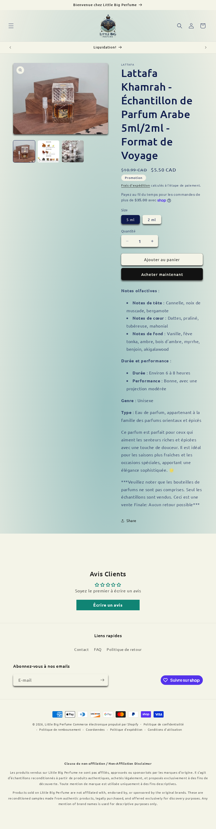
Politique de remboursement (60, 729)
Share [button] (131, 520)
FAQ (98, 649)
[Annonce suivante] (206, 47)
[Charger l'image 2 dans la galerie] (49, 151)
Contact (81, 649)
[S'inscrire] (102, 680)
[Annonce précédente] (10, 47)
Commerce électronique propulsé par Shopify (105, 724)
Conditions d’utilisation (165, 729)
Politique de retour (124, 649)
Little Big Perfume (58, 724)
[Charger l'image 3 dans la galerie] (73, 151)
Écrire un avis (107, 605)
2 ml (152, 219)
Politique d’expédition (126, 729)
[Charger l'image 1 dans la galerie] (24, 151)
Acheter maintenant (162, 274)
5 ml (130, 219)
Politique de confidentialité (164, 724)
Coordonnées (95, 729)
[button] (11, 26)
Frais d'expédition (135, 185)
